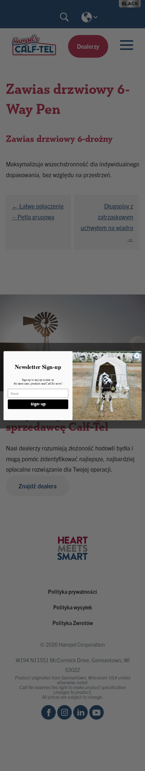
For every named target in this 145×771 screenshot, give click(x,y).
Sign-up (37, 404)
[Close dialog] (137, 356)
